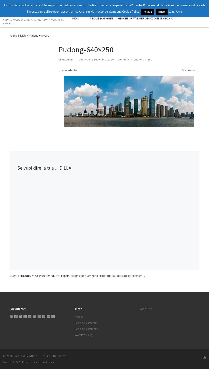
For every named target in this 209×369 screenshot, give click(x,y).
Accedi (79, 317)
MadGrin (67, 59)
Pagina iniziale (18, 35)
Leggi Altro (175, 11)
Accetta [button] (148, 11)
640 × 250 (145, 59)
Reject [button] (161, 11)
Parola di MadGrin (25, 356)
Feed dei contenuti (86, 323)
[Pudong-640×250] (129, 101)
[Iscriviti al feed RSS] (204, 357)
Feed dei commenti (86, 329)
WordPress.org (83, 335)
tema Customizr (49, 362)
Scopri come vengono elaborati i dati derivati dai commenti (107, 276)
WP (18, 362)
